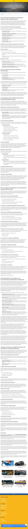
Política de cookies (3, 520)
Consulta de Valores (3, 511)
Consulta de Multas (3, 512)
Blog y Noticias (3, 515)
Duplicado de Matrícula (4, 507)
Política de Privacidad (4, 521)
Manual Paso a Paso (3, 514)
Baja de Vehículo (3, 508)
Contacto (2, 518)
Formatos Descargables (4, 513)
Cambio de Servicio (3, 506)
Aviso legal (2, 519)
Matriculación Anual (3, 498)
